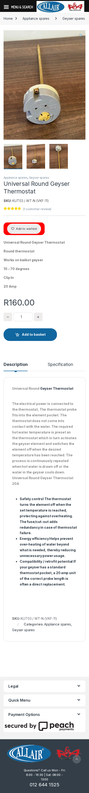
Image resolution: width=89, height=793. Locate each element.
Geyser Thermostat (56, 388)
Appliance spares (36, 18)
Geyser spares (73, 18)
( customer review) (37, 209)
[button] (81, 35)
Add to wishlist (26, 229)
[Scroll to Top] (76, 759)
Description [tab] (16, 364)
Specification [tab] (60, 364)
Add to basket (34, 334)
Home (8, 18)
